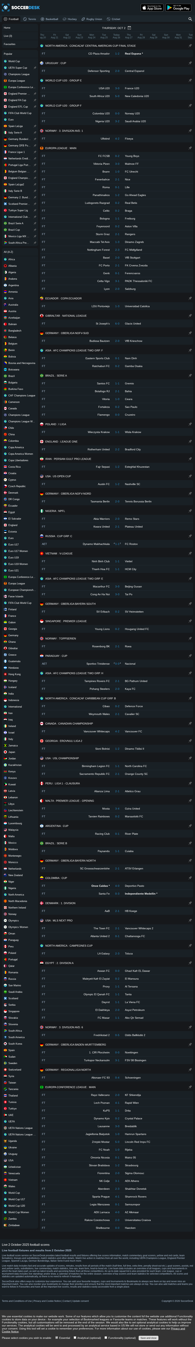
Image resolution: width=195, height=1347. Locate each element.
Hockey (72, 19)
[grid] (116, 637)
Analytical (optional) (89, 1337)
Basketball (52, 19)
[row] (116, 53)
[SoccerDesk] (21, 7)
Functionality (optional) (122, 1337)
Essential (64, 1337)
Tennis (32, 19)
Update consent (80, 1301)
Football (13, 19)
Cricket (116, 19)
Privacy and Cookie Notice (47, 1301)
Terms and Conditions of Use (17, 1301)
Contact (67, 1301)
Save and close (149, 1338)
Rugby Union (94, 19)
